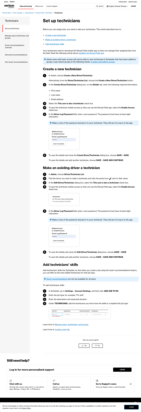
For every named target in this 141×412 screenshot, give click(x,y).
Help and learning (26, 6)
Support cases (133, 1)
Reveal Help (6, 13)
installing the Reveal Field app (91, 53)
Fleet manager (18, 13)
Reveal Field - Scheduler (44, 13)
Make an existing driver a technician (60, 40)
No (99, 346)
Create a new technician (55, 35)
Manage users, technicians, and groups (71, 324)
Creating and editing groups (103, 62)
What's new (39, 6)
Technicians (59, 13)
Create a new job (62, 329)
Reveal (6, 1)
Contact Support (51, 6)
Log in (133, 6)
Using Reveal (29, 13)
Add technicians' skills (54, 44)
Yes (85, 346)
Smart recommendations (57, 279)
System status (123, 1)
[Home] (9, 6)
